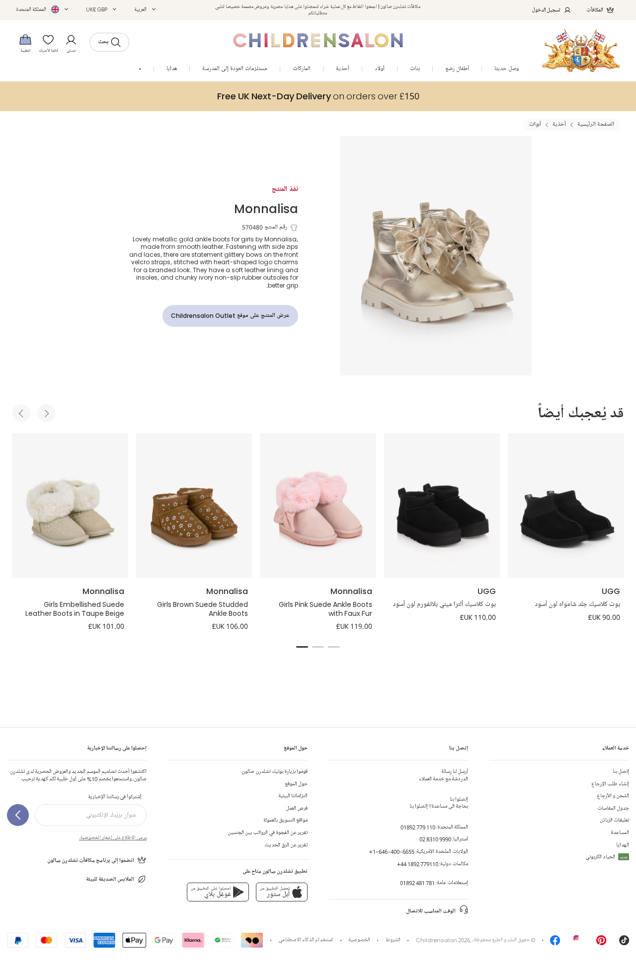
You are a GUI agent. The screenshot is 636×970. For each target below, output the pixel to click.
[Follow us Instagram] (578, 943)
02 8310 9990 (435, 839)
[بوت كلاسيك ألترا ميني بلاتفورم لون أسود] (442, 505)
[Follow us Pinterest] (601, 943)
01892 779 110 (417, 827)
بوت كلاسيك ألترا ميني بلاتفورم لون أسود (444, 604)
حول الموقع (296, 784)
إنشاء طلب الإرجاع (610, 784)
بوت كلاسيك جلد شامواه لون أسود (577, 604)
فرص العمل (297, 808)
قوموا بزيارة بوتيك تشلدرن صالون (274, 771)
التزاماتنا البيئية (293, 796)
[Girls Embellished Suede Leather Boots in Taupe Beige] (70, 505)
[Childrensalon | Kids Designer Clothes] (581, 50)
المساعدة (620, 832)
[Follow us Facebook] (555, 943)
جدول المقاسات (613, 808)
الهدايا (622, 845)
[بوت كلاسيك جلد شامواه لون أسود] (566, 505)
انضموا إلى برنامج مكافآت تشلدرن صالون (90, 860)
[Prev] (21, 413)
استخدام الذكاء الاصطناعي (305, 940)
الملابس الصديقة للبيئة (110, 879)
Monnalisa (266, 208)
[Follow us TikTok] (624, 943)
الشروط (393, 940)
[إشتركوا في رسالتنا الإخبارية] (18, 815)
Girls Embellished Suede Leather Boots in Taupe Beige (74, 609)
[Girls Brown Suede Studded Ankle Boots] (194, 505)
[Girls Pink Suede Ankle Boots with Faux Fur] (318, 505)
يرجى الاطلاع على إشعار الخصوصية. (113, 837)
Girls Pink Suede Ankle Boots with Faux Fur (325, 609)
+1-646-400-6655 (391, 851)
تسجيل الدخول (546, 9)
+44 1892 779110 (417, 864)
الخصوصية (359, 940)
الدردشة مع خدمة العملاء (443, 775)
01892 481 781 (417, 883)
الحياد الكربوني (606, 857)
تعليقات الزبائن (614, 820)
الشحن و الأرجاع (613, 796)
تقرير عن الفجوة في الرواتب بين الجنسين (268, 832)
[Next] (46, 413)
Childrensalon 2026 (443, 940)
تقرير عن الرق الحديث (286, 845)
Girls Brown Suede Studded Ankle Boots (202, 609)
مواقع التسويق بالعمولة (285, 820)
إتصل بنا (621, 771)
